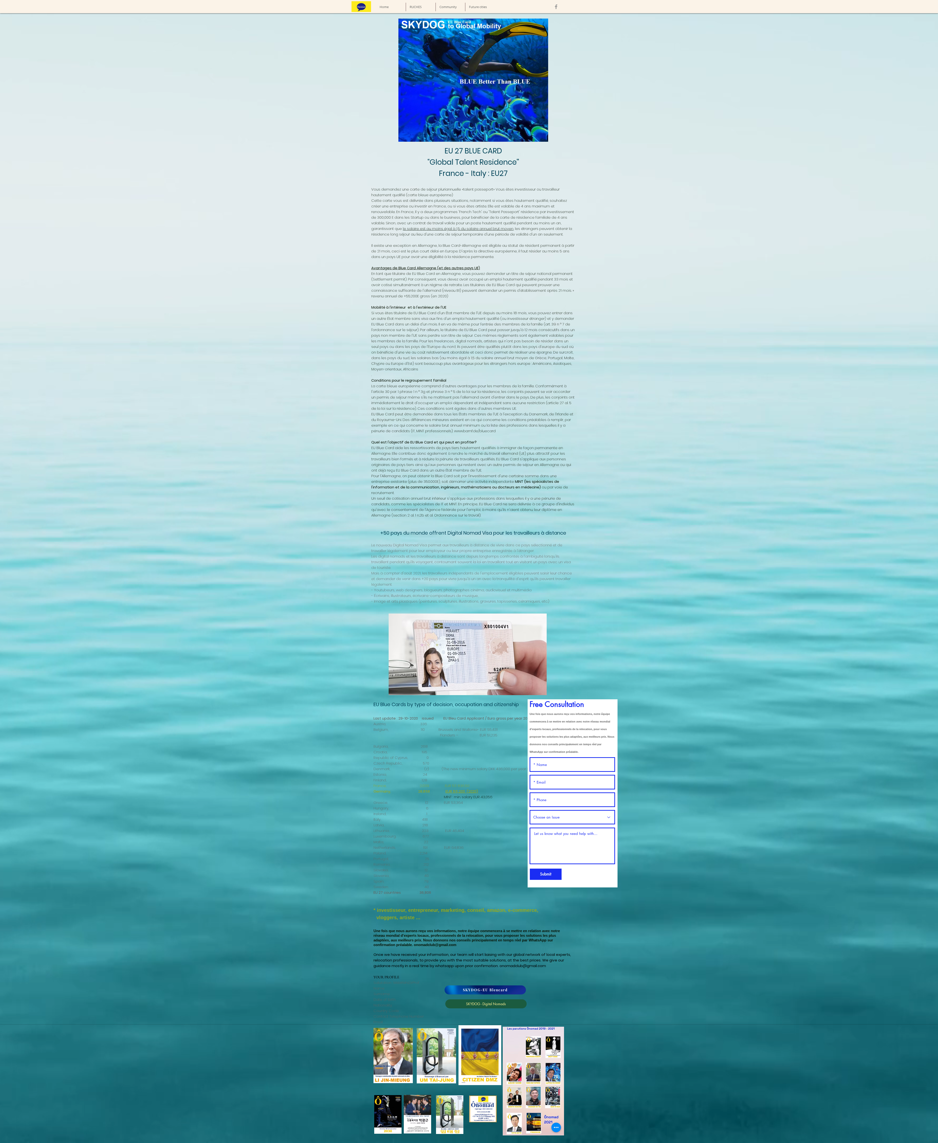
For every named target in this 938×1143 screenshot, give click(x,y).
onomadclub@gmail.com (435, 945)
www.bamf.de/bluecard (475, 430)
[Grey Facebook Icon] (556, 7)
